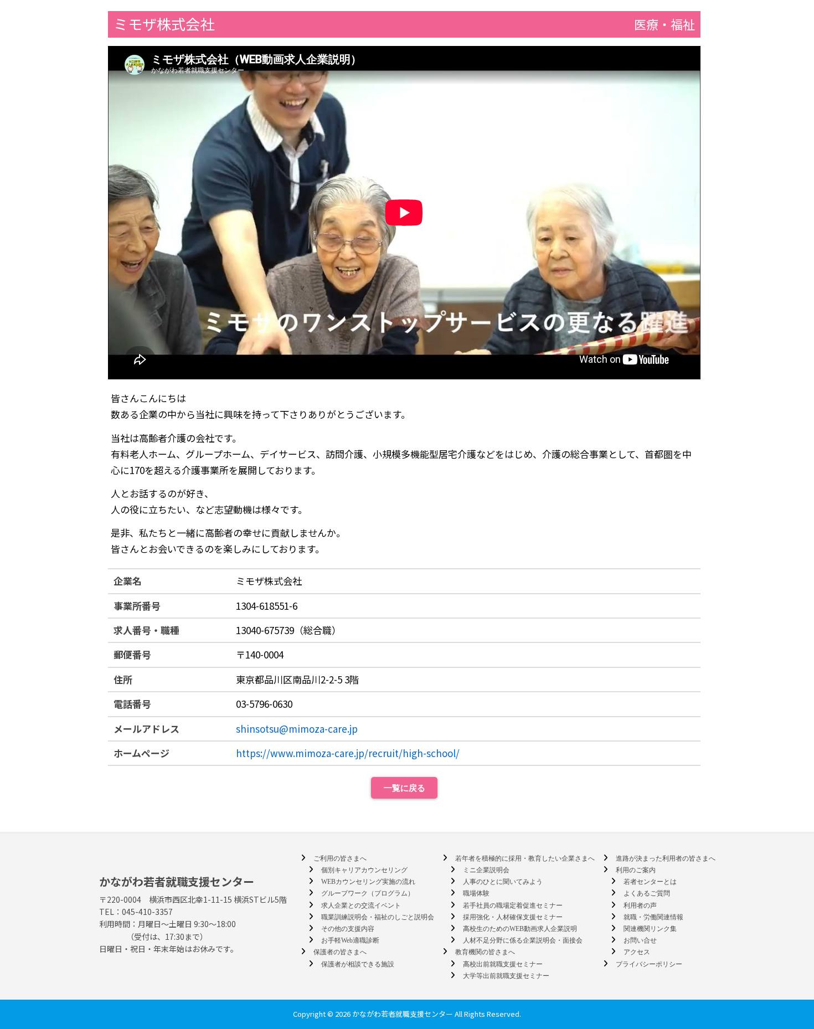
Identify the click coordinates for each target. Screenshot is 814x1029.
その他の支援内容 (347, 929)
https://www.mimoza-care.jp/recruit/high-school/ (348, 753)
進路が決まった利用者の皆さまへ (665, 858)
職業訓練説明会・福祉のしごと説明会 (377, 917)
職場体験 (476, 893)
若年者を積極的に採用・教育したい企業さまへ (525, 858)
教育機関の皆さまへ (485, 952)
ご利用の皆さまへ (340, 858)
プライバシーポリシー (649, 964)
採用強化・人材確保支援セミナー (513, 917)
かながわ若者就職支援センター (176, 881)
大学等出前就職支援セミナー (506, 976)
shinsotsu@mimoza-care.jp (297, 728)
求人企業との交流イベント (361, 905)
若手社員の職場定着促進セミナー (513, 905)
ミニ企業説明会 (486, 870)
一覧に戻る (404, 788)
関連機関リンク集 (650, 929)
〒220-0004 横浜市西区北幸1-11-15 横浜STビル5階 (193, 899)
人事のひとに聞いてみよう (503, 882)
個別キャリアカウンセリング (364, 870)
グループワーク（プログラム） (367, 893)
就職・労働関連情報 (653, 917)
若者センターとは (650, 882)
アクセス (637, 952)
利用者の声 (640, 905)
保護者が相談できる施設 (357, 964)
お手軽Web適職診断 (350, 940)
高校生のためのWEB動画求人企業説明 (520, 929)
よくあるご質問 (647, 893)
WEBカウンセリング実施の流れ (368, 882)
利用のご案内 (636, 870)
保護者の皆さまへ (340, 952)
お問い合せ (640, 940)
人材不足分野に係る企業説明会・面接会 (523, 940)
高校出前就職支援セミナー (503, 964)
